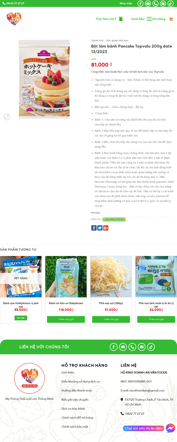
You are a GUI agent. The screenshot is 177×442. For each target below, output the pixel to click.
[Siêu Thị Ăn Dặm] (14, 18)
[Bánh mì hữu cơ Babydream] (66, 276)
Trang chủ (97, 40)
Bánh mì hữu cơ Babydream (66, 303)
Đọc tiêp (21, 318)
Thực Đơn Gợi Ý (106, 19)
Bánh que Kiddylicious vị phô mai (21, 305)
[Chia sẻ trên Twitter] (100, 228)
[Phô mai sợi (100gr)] (111, 276)
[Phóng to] (7, 117)
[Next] (171, 283)
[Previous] (6, 283)
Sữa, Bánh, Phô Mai (117, 40)
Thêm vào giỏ (65, 319)
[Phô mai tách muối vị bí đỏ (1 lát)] (156, 276)
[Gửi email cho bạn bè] (105, 228)
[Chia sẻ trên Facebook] (94, 228)
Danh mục (138, 19)
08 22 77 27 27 (15, 3)
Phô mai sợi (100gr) (111, 303)
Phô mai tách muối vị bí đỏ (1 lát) (156, 305)
